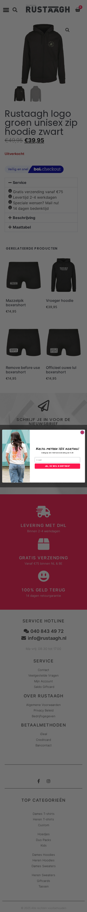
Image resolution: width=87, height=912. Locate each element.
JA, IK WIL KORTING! (57, 465)
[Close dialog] (82, 432)
